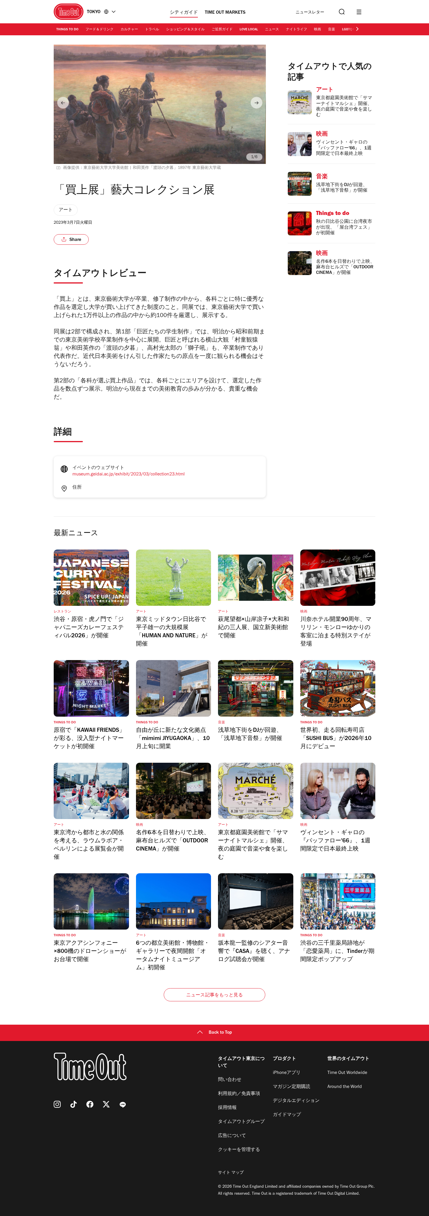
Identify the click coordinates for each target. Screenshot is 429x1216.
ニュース (272, 30)
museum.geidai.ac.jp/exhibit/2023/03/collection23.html (128, 474)
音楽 (331, 30)
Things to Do (67, 30)
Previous (63, 103)
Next (256, 103)
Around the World (344, 1087)
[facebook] (89, 1104)
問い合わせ (229, 1080)
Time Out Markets (225, 13)
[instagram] (57, 1104)
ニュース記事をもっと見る (214, 995)
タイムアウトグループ (241, 1122)
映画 (317, 30)
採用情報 (227, 1108)
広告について (232, 1136)
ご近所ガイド (222, 30)
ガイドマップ (287, 1115)
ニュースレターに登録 (310, 13)
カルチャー (129, 30)
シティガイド (184, 13)
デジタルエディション (296, 1101)
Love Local (249, 30)
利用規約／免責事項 (239, 1094)
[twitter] (106, 1104)
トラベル (152, 30)
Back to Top (220, 1032)
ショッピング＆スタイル (185, 30)
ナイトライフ (296, 30)
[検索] (341, 11)
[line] (122, 1104)
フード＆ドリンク (100, 30)
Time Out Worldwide (347, 1073)
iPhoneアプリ (287, 1073)
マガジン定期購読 (291, 1087)
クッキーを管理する (239, 1150)
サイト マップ (231, 1173)
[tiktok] (73, 1104)
